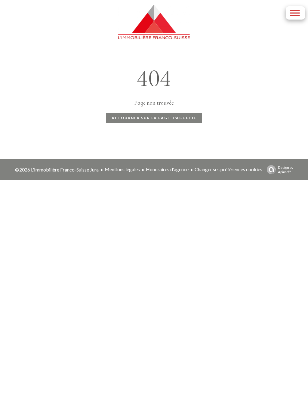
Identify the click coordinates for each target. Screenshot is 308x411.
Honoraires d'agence (167, 169)
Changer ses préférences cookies (228, 169)
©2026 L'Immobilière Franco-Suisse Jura (57, 169)
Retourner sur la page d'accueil (154, 118)
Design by (285, 169)
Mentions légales (122, 169)
